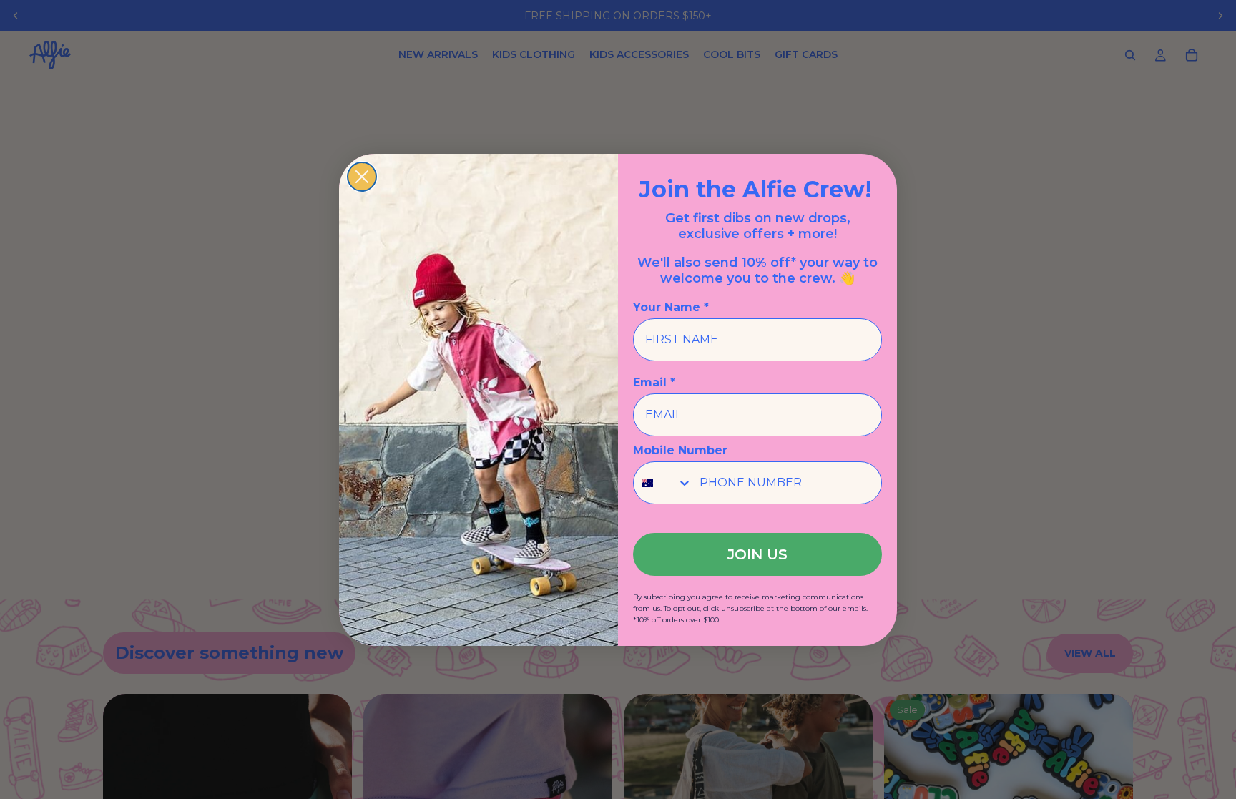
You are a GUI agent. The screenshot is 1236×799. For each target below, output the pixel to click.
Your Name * (671, 307)
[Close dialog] (362, 176)
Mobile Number (680, 450)
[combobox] (663, 483)
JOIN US (757, 554)
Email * (654, 382)
